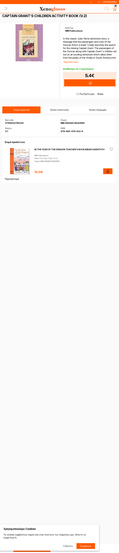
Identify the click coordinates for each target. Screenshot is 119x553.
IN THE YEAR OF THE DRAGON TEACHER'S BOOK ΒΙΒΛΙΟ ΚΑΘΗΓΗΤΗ (69, 149)
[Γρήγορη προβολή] (7, 149)
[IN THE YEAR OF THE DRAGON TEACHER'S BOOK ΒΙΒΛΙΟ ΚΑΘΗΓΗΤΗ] (20, 161)
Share (100, 94)
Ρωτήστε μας (87, 94)
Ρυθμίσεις (68, 546)
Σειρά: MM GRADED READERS (47, 161)
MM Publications (41, 155)
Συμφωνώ (85, 546)
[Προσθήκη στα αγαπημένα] (111, 149)
